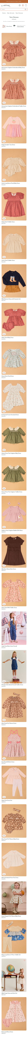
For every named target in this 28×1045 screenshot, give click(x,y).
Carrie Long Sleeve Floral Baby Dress (11, 183)
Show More (15, 1037)
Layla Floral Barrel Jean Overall (9, 646)
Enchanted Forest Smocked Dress (10, 414)
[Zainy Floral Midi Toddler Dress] (14, 589)
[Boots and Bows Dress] (14, 1013)
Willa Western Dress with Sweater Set (11, 299)
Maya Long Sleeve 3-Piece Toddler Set (11, 954)
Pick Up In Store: (21, 25)
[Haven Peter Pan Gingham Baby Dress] (14, 435)
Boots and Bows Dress (7, 1032)
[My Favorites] (24, 34)
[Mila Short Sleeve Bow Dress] (14, 551)
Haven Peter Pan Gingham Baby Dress (11, 453)
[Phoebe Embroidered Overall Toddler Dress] (14, 666)
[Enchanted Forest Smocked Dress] (14, 396)
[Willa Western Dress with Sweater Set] (14, 281)
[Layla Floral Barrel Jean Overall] (14, 628)
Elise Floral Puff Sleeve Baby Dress (10, 839)
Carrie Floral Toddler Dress (8, 260)
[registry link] (23, 5)
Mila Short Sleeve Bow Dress (9, 569)
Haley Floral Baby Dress (7, 337)
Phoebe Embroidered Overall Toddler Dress (12, 684)
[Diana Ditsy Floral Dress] (14, 358)
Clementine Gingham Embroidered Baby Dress (13, 67)
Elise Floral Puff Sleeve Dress (9, 723)
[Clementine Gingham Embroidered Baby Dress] (14, 49)
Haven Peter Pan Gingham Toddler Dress (12, 492)
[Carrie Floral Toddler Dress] (14, 242)
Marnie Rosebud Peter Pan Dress (10, 877)
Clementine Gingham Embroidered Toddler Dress (14, 106)
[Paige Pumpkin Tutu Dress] (14, 126)
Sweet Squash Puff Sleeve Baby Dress (11, 916)
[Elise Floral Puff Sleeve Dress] (14, 705)
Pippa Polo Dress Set (7, 800)
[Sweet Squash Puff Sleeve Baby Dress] (14, 898)
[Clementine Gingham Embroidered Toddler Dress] (14, 88)
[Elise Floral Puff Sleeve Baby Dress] (14, 821)
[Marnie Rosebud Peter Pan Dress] (14, 859)
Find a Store (20, 26)
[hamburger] (2, 5)
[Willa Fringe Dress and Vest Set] (14, 975)
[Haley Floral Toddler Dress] (14, 204)
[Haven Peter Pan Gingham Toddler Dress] (14, 474)
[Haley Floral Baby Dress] (14, 319)
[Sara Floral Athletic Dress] (14, 744)
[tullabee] (6, 5)
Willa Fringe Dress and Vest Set (9, 993)
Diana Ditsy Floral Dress (8, 376)
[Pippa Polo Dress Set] (14, 782)
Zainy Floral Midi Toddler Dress (9, 607)
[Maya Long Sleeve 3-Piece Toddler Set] (14, 936)
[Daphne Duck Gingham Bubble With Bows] (14, 512)
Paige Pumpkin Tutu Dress (8, 144)
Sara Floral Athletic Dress (8, 762)
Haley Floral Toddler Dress (8, 222)
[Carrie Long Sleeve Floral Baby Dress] (14, 165)
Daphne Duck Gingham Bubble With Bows (12, 530)
